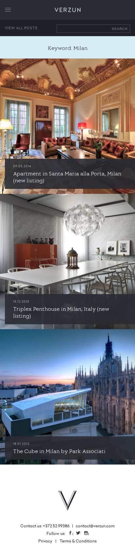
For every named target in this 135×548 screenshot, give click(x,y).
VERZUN (68, 10)
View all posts (21, 28)
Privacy (45, 541)
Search (119, 29)
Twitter (80, 533)
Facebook (72, 533)
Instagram (88, 533)
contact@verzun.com (95, 526)
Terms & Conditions (78, 541)
